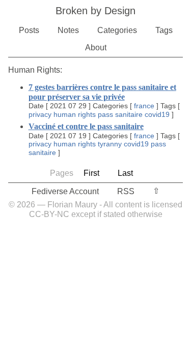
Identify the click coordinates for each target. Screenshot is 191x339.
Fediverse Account (65, 191)
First (91, 173)
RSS (125, 191)
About (95, 47)
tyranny (110, 144)
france (144, 106)
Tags (164, 30)
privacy (40, 114)
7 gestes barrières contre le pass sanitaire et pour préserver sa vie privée (102, 92)
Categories (117, 30)
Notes (68, 30)
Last (125, 173)
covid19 (157, 114)
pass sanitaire (120, 114)
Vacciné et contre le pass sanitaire (86, 126)
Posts (29, 30)
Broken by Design (95, 10)
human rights (74, 114)
